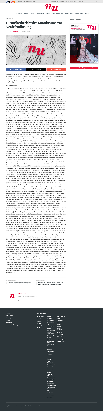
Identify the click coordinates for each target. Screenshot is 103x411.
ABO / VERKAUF (69, 1)
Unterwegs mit (40, 14)
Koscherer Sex (50, 383)
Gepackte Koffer (51, 335)
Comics (49, 328)
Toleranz (49, 390)
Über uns (8, 313)
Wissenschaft (50, 395)
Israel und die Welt (50, 345)
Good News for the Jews (50, 338)
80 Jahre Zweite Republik (51, 323)
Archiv (87, 14)
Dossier (26, 14)
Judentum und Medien (50, 358)
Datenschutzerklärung (12, 325)
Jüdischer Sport (50, 369)
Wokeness (49, 397)
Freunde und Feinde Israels (50, 333)
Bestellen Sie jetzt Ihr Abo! (84, 68)
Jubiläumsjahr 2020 (50, 352)
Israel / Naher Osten (57, 14)
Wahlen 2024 (50, 392)
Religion (59, 336)
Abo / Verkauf (9, 315)
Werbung (8, 318)
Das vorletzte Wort (40, 326)
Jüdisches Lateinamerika (50, 375)
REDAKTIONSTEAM (78, 1)
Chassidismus (50, 326)
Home (7, 18)
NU (15, 14)
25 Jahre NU (50, 318)
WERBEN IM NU (60, 1)
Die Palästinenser (51, 330)
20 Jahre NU (40, 316)
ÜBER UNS (53, 1)
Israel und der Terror (50, 341)
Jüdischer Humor (51, 366)
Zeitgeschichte (69, 14)
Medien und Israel (51, 385)
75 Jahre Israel (50, 320)
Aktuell (20, 14)
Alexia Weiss (15, 31)
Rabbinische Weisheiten (60, 333)
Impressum (9, 322)
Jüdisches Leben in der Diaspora (51, 378)
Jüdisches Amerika (49, 371)
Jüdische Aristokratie (50, 362)
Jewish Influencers (49, 348)
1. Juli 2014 (23, 31)
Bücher (39, 323)
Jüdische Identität (51, 364)
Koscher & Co (50, 381)
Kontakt (8, 320)
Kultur (48, 14)
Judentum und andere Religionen (51, 355)
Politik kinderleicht (60, 329)
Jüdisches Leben (78, 14)
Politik (32, 14)
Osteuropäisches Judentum (51, 388)
